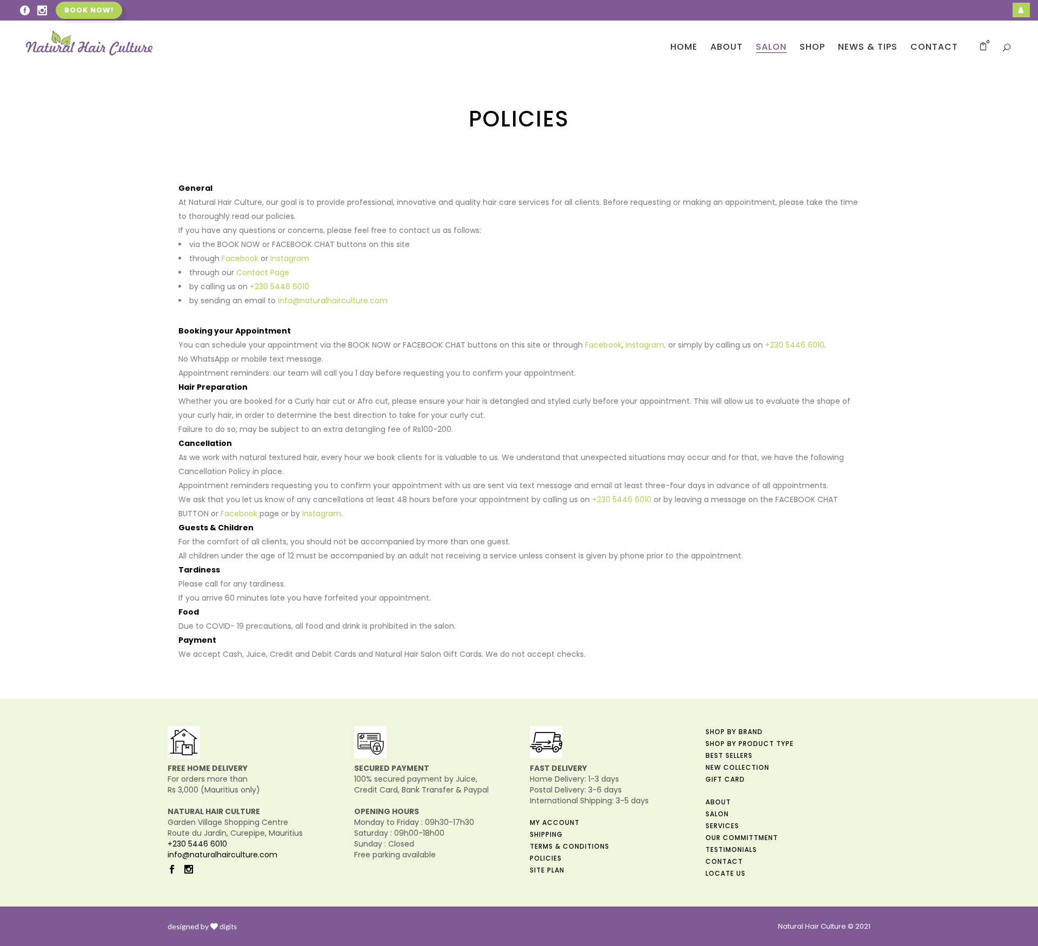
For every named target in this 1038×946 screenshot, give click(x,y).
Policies (546, 858)
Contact (724, 861)
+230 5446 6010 (279, 286)
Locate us (726, 873)
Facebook (240, 258)
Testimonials (731, 849)
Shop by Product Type (750, 743)
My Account (555, 822)
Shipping (546, 834)
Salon (717, 813)
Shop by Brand (734, 731)
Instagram (289, 258)
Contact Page (262, 272)
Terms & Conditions (569, 846)
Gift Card (725, 779)
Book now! (89, 10)
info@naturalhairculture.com (333, 300)
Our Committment (742, 837)
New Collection (737, 767)
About (718, 802)
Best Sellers (729, 755)
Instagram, (646, 344)
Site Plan (547, 870)
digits (228, 926)
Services (722, 825)
